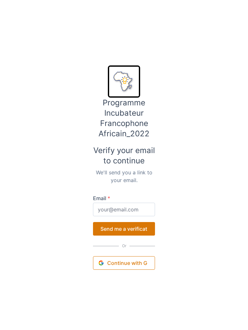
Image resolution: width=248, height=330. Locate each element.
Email (101, 198)
